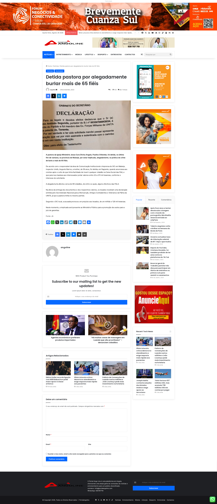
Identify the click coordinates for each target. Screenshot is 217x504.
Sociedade (59, 71)
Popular (139, 200)
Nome (48, 435)
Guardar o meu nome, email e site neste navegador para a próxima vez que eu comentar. (79, 454)
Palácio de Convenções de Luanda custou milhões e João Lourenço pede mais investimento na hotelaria (113, 380)
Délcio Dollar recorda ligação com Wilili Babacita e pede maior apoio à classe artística (58, 380)
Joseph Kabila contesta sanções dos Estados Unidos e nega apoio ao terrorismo (144, 386)
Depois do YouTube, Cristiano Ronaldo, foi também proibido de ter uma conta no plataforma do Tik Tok (160, 252)
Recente (151, 200)
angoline (52, 90)
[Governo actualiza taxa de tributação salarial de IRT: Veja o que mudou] (142, 240)
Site (89, 444)
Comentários (166, 200)
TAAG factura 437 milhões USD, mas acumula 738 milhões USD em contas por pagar (162, 385)
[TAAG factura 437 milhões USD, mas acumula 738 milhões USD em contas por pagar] (163, 373)
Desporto (102, 54)
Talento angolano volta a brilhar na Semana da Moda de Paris (160, 228)
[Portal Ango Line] (63, 43)
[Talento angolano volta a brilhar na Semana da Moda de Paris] (142, 229)
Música (78, 54)
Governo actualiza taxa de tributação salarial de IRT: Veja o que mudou (160, 239)
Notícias (48, 54)
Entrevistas (116, 54)
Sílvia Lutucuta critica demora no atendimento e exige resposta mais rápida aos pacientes (85, 380)
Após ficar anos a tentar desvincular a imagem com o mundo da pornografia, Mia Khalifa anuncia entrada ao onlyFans (160, 214)
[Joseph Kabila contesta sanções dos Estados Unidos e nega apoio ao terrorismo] (144, 373)
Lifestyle (89, 54)
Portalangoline (84, 500)
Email (48, 444)
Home (49, 66)
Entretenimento (63, 54)
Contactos (130, 54)
